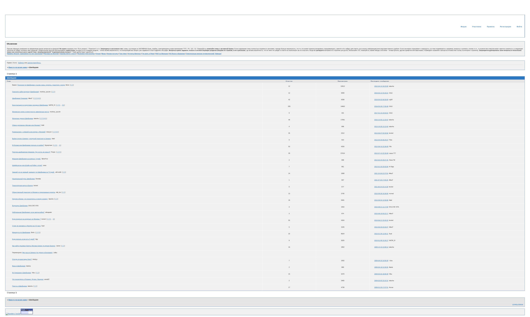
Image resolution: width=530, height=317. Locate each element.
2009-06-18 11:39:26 (381, 267)
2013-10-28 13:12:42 (381, 126)
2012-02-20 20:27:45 (381, 160)
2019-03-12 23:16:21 (381, 93)
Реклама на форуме (51, 53)
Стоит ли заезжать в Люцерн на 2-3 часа (26, 226)
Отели (98, 53)
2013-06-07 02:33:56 (381, 133)
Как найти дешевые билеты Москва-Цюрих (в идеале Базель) (33, 246)
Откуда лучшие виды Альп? (22, 259)
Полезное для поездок (86, 53)
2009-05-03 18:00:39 (381, 274)
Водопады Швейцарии (20, 206)
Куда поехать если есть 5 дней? (23, 239)
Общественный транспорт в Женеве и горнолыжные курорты (33, 192)
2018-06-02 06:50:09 (381, 99)
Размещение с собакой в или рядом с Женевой (28, 132)
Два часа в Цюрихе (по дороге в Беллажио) (37, 252)
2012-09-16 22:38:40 (381, 146)
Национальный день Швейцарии (23, 179)
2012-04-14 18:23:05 (381, 86)
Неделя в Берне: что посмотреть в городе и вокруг (30, 199)
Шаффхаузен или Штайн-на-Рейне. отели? (27, 165)
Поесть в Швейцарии (19, 286)
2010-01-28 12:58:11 (381, 234)
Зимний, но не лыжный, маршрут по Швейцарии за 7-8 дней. (33, 172)
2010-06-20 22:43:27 (381, 227)
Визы (104, 53)
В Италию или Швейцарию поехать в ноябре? (28, 145)
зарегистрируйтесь (34, 63)
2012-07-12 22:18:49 (381, 153)
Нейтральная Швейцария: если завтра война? (28, 212)
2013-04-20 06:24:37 (381, 140)
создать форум (517, 304)
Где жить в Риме (148, 53)
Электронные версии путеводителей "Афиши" (204, 53)
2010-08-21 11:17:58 (381, 207)
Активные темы (517, 32)
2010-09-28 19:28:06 (381, 193)
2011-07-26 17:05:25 (381, 180)
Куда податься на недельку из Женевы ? (26, 219)
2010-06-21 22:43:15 (381, 220)
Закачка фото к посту (68, 53)
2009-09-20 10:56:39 (381, 260)
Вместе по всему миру (18, 67)
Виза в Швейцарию (18, 266)
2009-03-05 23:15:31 (381, 280)
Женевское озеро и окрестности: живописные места (30, 112)
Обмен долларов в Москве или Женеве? (26, 125)
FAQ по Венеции (162, 53)
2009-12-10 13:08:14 (381, 247)
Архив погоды (112, 53)
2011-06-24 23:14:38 (381, 187)
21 (63, 105)
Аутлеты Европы (134, 53)
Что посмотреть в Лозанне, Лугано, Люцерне (27, 279)
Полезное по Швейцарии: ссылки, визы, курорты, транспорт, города (41, 85)
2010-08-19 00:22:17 (381, 213)
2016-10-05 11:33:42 (381, 120)
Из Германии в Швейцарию (21, 273)
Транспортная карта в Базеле (22, 185)
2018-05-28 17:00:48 (381, 106)
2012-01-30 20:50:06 (381, 166)
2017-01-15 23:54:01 (381, 113)
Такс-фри (123, 53)
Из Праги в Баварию (177, 53)
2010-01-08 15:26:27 (381, 240)
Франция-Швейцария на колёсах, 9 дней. (26, 159)
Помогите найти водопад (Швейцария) (25, 92)
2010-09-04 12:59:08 (381, 200)
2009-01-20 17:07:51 (381, 287)
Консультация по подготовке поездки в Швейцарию (30, 105)
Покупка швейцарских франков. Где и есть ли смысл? (31, 152)
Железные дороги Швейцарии (22, 118)
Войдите (21, 63)
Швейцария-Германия (19, 98)
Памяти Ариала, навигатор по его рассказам (24, 53)
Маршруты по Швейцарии (21, 232)
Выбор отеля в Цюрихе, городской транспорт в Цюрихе (31, 138)
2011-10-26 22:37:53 (381, 173)
